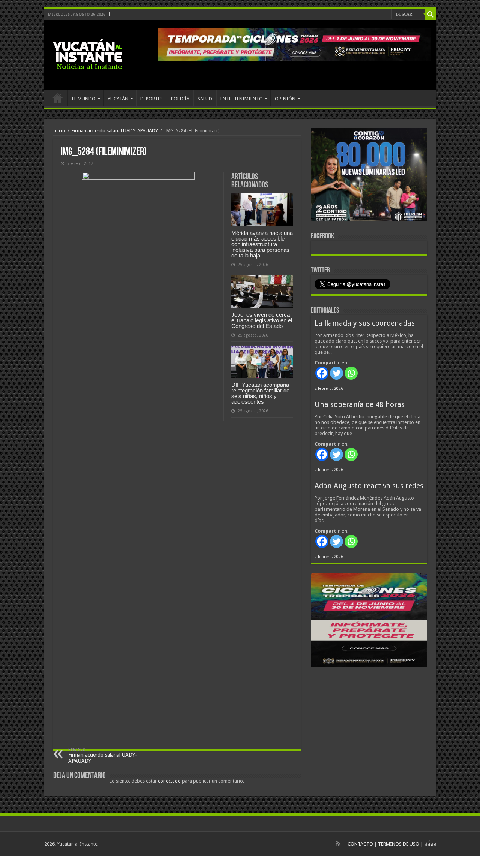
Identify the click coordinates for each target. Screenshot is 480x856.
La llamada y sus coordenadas (365, 323)
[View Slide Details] (369, 176)
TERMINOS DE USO (398, 844)
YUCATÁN (118, 99)
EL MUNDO (84, 99)
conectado (169, 781)
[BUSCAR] (430, 14)
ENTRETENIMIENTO (241, 99)
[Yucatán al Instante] (87, 55)
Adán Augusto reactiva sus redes (369, 486)
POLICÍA (180, 99)
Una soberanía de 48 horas (360, 404)
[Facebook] (321, 373)
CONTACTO (360, 844)
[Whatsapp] (351, 373)
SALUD (205, 99)
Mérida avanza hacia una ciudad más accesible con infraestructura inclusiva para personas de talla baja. (262, 244)
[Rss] (338, 843)
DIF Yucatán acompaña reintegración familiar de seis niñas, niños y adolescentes (260, 393)
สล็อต (430, 844)
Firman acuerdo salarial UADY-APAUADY (115, 130)
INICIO (58, 98)
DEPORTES (151, 99)
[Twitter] (336, 373)
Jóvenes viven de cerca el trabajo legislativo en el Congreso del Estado (261, 320)
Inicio (59, 130)
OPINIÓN (285, 99)
